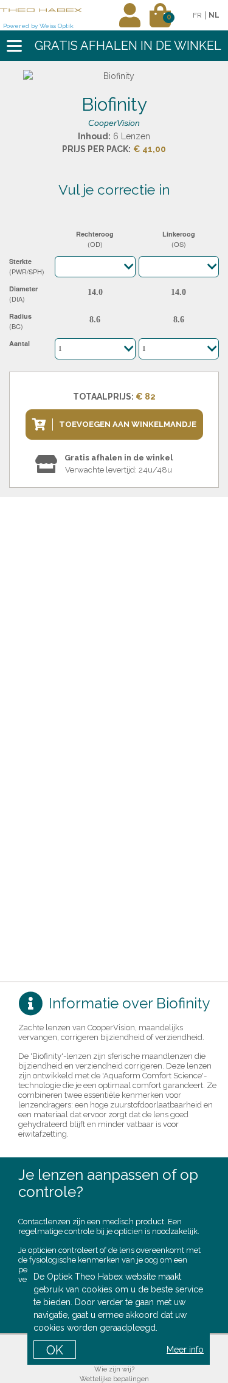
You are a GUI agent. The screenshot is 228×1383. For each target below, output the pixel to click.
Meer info (185, 1349)
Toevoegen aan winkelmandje (127, 424)
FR (197, 15)
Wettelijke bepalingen (114, 1379)
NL (214, 15)
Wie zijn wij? (114, 1369)
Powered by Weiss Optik (38, 26)
